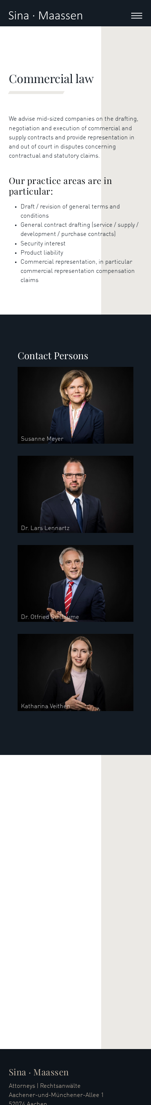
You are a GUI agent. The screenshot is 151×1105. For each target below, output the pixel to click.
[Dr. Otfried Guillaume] (75, 583)
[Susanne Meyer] (75, 405)
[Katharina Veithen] (75, 672)
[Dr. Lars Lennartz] (75, 494)
